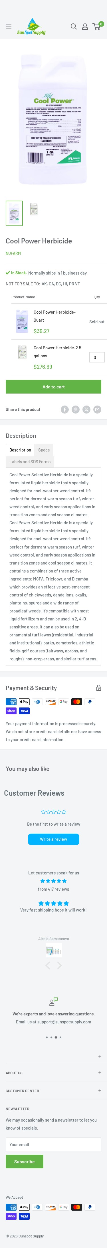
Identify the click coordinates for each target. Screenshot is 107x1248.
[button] (49, 965)
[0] (96, 26)
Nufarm (13, 253)
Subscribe (24, 1161)
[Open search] (74, 26)
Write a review (53, 839)
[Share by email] (97, 409)
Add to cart (54, 386)
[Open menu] (8, 27)
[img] (53, 881)
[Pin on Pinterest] (76, 409)
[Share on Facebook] (65, 409)
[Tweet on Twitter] (86, 409)
